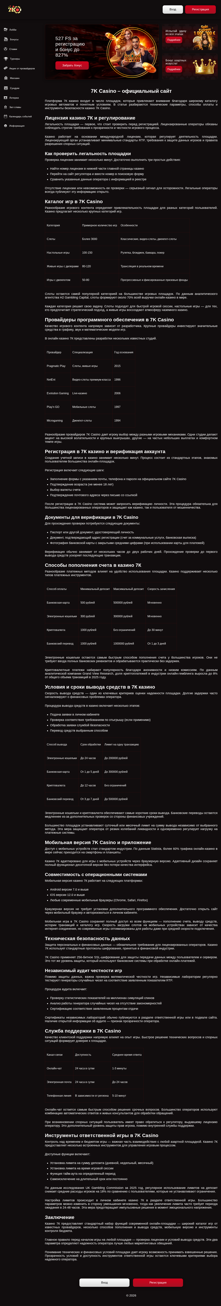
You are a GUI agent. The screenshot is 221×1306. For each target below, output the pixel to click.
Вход (173, 9)
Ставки (13, 49)
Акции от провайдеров (22, 68)
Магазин (15, 78)
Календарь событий (20, 116)
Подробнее (173, 39)
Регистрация (200, 9)
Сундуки (14, 88)
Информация (17, 125)
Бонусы (14, 39)
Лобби (12, 29)
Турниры (15, 58)
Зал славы (15, 107)
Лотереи (14, 97)
